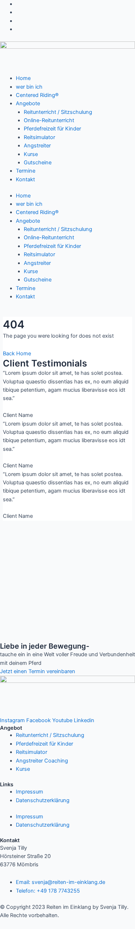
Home (23, 78)
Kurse (31, 154)
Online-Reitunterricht (49, 120)
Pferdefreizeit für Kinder (52, 128)
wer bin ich (29, 87)
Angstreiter (37, 145)
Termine (25, 171)
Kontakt (25, 179)
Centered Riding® (37, 95)
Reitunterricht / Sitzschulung (58, 112)
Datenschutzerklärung (42, 800)
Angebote (28, 103)
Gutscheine (37, 162)
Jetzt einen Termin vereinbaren (37, 671)
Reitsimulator (39, 137)
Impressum (29, 791)
